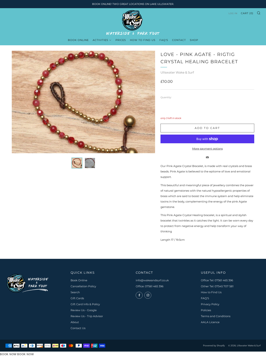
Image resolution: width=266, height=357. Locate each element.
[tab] (76, 163)
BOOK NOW (8, 354)
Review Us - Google (84, 310)
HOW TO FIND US (142, 40)
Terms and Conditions (215, 316)
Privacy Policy (210, 304)
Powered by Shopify (214, 345)
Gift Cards (77, 298)
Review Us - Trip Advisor (87, 316)
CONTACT (179, 40)
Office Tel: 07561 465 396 (217, 280)
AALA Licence (210, 322)
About (75, 322)
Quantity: (166, 97)
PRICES (120, 40)
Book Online (79, 280)
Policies (206, 310)
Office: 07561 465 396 (149, 286)
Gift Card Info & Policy (85, 304)
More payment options (207, 148)
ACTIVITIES (100, 40)
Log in (233, 13)
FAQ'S (205, 298)
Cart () (247, 13)
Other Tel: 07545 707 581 (217, 286)
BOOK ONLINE (78, 40)
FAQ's (163, 40)
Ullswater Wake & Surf (177, 72)
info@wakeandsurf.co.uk (152, 280)
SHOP (194, 40)
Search (75, 292)
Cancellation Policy (83, 286)
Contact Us (78, 328)
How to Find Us (211, 292)
